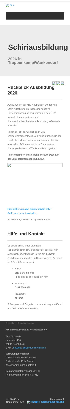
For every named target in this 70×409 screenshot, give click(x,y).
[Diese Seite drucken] (54, 84)
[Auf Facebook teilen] (58, 84)
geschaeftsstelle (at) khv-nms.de (29, 347)
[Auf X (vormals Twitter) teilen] (62, 84)
